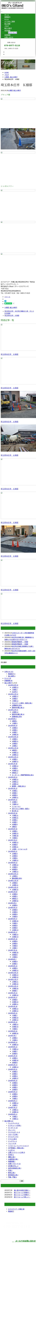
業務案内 (7, 17)
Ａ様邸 (14, 728)
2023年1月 (12, 764)
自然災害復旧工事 (14, 1168)
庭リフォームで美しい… (22, 1197)
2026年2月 (12, 1065)
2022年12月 (13, 710)
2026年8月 (12, 1114)
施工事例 (11, 676)
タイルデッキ (13, 1137)
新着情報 (8, 680)
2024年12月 (13, 887)
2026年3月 (12, 1069)
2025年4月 (12, 1013)
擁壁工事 (11, 1157)
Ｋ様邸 (10, 90)
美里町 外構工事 (19, 786)
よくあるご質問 (9, 21)
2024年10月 (13, 874)
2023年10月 (13, 737)
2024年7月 (12, 950)
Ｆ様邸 (15, 815)
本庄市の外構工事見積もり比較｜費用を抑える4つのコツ (19, 647)
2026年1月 (12, 1056)
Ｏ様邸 (15, 782)
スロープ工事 (13, 1134)
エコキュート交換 (14, 1125)
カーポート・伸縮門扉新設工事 (23, 775)
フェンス (12, 1143)
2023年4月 (12, 799)
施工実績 (7, 24)
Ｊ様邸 (15, 1024)
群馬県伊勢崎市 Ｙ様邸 (20, 642)
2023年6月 (12, 829)
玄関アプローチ (14, 1163)
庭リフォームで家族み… (22, 1192)
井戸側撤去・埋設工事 (16, 1148)
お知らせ (8, 671)
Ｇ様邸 (15, 696)
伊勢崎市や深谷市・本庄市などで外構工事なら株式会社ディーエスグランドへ (18, 1286)
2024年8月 (12, 959)
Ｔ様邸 (14, 689)
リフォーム (16, 806)
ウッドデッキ (13, 1123)
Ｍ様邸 (15, 741)
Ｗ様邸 (14, 869)
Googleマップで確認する (9, 1298)
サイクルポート (14, 1132)
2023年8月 (12, 851)
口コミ (6, 19)
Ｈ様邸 (15, 712)
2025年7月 (12, 1035)
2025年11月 (13, 979)
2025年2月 (12, 997)
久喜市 (14, 692)
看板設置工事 (17, 878)
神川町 (15, 811)
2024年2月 (12, 903)
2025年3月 (12, 1006)
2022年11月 (13, 694)
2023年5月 (12, 813)
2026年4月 (12, 1080)
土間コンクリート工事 (16, 1152)
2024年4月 (12, 919)
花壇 (10, 1170)
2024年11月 (13, 880)
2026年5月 (12, 1092)
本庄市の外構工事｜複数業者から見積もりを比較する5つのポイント (19, 638)
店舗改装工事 (17, 716)
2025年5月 (12, 1022)
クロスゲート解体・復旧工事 (22, 703)
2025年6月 (12, 1031)
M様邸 (14, 750)
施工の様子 (8, 28)
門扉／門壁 (12, 1177)
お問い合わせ (8, 37)
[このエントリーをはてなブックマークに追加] (5, 301)
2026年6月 (12, 1101)
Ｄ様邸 (14, 910)
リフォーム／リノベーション (18, 1145)
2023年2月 (12, 777)
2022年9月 (12, 725)
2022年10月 (13, 685)
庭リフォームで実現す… (22, 1195)
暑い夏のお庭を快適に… (22, 1190)
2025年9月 (12, 1047)
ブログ (6, 26)
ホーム (6, 15)
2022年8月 (12, 719)
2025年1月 (12, 993)
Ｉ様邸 (15, 865)
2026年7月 (12, 1107)
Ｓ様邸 (14, 698)
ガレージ (11, 1130)
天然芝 (11, 1154)
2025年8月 (12, 1042)
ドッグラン (12, 1141)
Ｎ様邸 (15, 752)
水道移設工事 (13, 1159)
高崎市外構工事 (18, 707)
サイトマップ (12, 33)
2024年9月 (12, 966)
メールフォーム (7, 58)
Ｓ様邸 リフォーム (19, 849)
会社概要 (7, 30)
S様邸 (14, 826)
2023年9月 (12, 862)
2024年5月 (12, 932)
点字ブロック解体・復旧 (20, 808)
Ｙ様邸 (15, 701)
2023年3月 (12, 788)
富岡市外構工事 (18, 714)
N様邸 (14, 721)
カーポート (13, 1128)
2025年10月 (13, 972)
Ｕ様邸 (14, 876)
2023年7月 (12, 840)
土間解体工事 (17, 705)
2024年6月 (12, 939)
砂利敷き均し (13, 1166)
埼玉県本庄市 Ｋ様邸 (9, 354)
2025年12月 (13, 986)
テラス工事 (12, 1139)
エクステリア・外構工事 (16, 1209)
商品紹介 (11, 674)
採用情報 (7, 35)
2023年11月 (13, 748)
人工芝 (11, 1150)
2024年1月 (12, 892)
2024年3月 (12, 907)
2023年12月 (13, 757)
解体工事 (11, 1172)
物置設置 (11, 1161)
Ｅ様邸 (14, 853)
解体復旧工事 (13, 1175)
